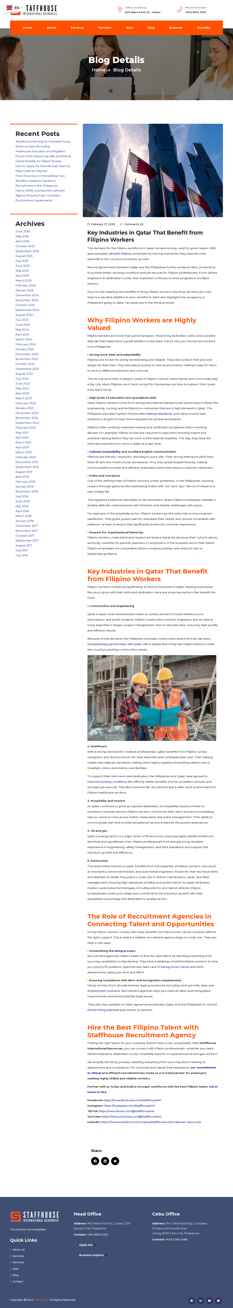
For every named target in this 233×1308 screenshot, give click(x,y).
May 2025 (22, 270)
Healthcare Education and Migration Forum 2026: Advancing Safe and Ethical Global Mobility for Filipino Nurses (43, 156)
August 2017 (23, 545)
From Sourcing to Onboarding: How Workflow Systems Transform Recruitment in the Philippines (40, 180)
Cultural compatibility (105, 451)
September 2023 (27, 369)
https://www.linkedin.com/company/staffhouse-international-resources (151, 1122)
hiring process (124, 951)
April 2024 (22, 334)
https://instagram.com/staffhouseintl (130, 1105)
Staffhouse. (41, 1299)
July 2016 (21, 555)
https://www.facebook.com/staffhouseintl (132, 1100)
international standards (155, 413)
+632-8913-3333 (97, 1234)
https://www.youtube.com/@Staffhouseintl (132, 1116)
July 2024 (22, 319)
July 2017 (21, 550)
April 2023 (22, 393)
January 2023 (24, 408)
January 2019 (24, 486)
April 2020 (22, 447)
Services (77, 27)
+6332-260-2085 (176, 1239)
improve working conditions (107, 781)
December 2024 (27, 295)
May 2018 (21, 506)
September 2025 (27, 251)
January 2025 (24, 290)
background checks (175, 967)
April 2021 (22, 437)
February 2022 (25, 427)
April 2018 (22, 511)
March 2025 (23, 280)
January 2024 (24, 349)
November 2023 (26, 359)
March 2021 (23, 442)
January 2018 (24, 521)
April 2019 (22, 476)
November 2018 (26, 491)
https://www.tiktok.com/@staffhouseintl (126, 1111)
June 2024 (22, 324)
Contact (17, 1281)
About (51, 27)
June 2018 (22, 501)
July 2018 (21, 496)
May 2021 (21, 432)
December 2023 (26, 354)
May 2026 (22, 236)
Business (176, 27)
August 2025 (24, 256)
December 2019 (26, 462)
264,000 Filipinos (120, 253)
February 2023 (25, 403)
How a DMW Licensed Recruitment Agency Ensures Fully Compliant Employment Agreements (40, 195)
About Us (18, 1249)
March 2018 (23, 516)
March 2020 (23, 452)
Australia (203, 27)
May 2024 (22, 329)
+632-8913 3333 (195, 12)
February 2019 (25, 481)
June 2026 (22, 231)
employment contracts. (104, 991)
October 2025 (25, 246)
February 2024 (25, 344)
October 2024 (25, 305)
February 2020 (25, 457)
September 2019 (27, 467)
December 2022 (26, 413)
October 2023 (25, 364)
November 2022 (26, 418)
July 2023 (21, 378)
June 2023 (22, 383)
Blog (151, 27)
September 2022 (27, 422)
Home (27, 27)
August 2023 (24, 373)
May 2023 (22, 388)
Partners (104, 27)
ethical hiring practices (103, 1010)
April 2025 (22, 275)
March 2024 (23, 339)
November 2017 (26, 530)
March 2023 (23, 398)
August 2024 (24, 315)
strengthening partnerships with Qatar (114, 644)
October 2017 (24, 535)
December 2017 (26, 526)
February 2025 (25, 285)
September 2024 (27, 310)
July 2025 (21, 261)
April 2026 (22, 241)
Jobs (129, 27)
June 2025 (22, 265)
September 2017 (27, 540)
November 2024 (26, 300)
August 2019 (23, 472)
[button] (95, 1161)
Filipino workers (98, 335)
